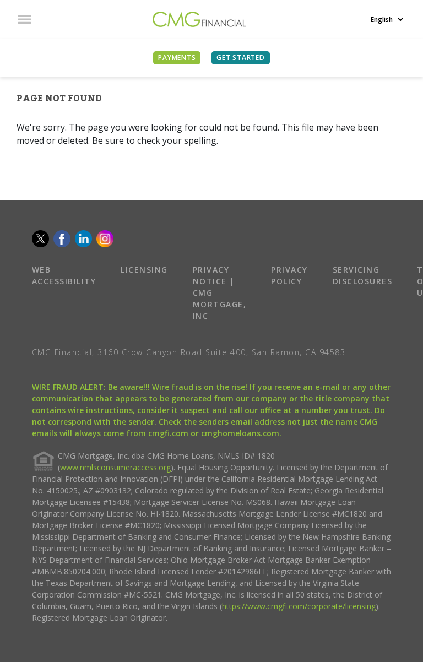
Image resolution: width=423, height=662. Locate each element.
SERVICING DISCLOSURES (363, 275)
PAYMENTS (177, 57)
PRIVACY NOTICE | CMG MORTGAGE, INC (220, 292)
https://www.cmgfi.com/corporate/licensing (299, 606)
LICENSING (144, 269)
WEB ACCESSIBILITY (64, 275)
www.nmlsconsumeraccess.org (115, 467)
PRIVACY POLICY (289, 275)
